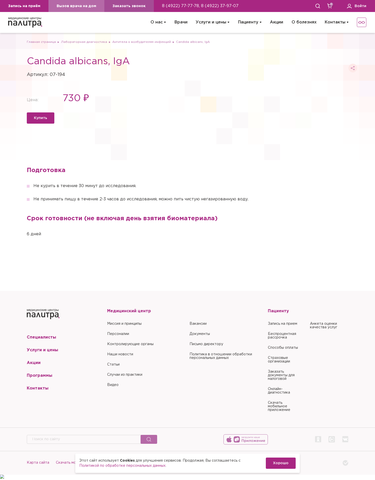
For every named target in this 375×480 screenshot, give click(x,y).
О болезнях (304, 22)
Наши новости (120, 354)
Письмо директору (206, 344)
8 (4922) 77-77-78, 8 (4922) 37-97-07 (200, 6)
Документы (200, 333)
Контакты (335, 22)
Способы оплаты (283, 347)
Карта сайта (38, 462)
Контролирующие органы (130, 344)
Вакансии (198, 323)
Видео (113, 384)
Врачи (181, 22)
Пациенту (248, 22)
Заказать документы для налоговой (281, 375)
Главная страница (41, 42)
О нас (157, 22)
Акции (276, 22)
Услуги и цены (211, 22)
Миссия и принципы (124, 323)
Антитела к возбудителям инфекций (141, 42)
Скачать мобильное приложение (279, 406)
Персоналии (118, 333)
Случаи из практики (124, 374)
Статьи (113, 364)
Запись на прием (282, 323)
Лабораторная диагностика (84, 42)
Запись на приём (24, 6)
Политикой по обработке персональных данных (122, 465)
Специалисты (41, 337)
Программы (39, 376)
